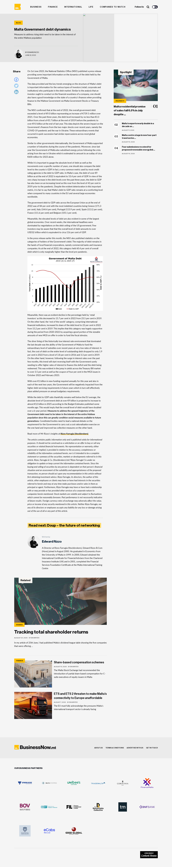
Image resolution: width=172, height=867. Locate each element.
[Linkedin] (17, 92)
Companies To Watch (112, 7)
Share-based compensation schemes (79, 662)
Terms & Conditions (115, 748)
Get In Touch (152, 748)
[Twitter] (17, 86)
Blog (18, 23)
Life (91, 7)
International (73, 7)
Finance (53, 7)
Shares (19, 624)
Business (36, 7)
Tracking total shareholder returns (51, 632)
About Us (98, 748)
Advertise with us (135, 748)
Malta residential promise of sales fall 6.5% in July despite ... (130, 110)
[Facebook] (17, 80)
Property (120, 101)
